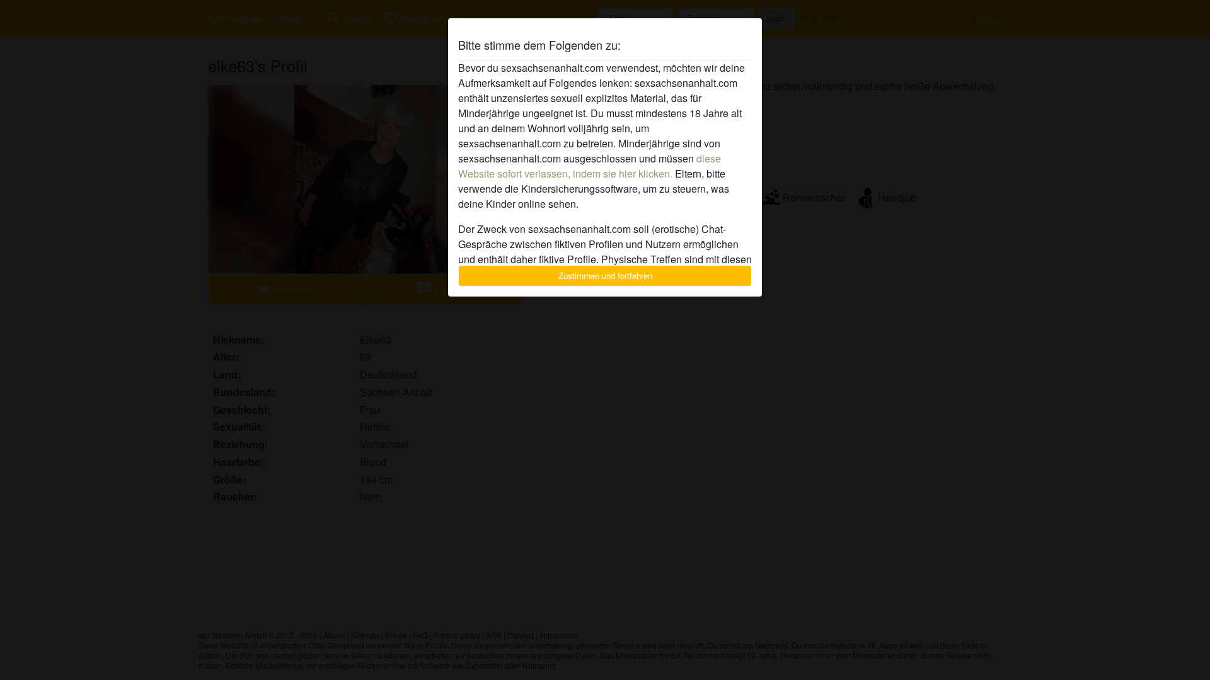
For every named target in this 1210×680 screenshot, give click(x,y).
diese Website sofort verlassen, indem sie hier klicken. (589, 166)
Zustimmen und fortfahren (605, 275)
